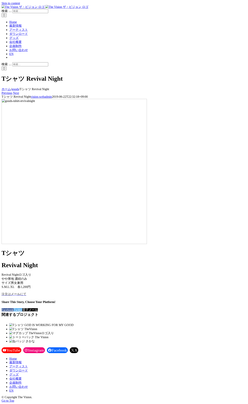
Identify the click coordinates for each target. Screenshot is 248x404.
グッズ (14, 374)
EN (11, 390)
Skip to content (11, 3)
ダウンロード (18, 370)
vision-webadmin (41, 96)
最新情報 (15, 362)
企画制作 (15, 382)
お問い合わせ (18, 386)
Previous (7, 93)
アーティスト (18, 366)
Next (16, 93)
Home (13, 358)
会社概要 (15, 378)
